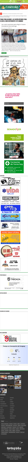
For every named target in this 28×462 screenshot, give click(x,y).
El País (1, 413)
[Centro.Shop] (10, 200)
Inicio (1, 15)
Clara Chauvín (22, 428)
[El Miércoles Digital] (14, 6)
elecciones (18, 430)
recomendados (9, 427)
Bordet (10, 428)
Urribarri (17, 428)
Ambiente (2, 397)
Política (11, 413)
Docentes (6, 430)
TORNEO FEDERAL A (4, 432)
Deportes (2, 409)
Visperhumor (12, 417)
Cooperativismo (3, 403)
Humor (11, 399)
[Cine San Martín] (10, 181)
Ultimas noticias (13, 415)
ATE (17, 427)
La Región (12, 407)
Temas (2, 421)
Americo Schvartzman (4, 423)
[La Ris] (10, 251)
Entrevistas (2, 415)
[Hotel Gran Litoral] (10, 237)
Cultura (1, 407)
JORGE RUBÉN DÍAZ (9, 425)
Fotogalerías (2, 417)
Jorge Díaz (21, 427)
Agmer (19, 423)
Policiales (11, 411)
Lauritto (2, 430)
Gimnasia (10, 423)
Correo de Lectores (3, 405)
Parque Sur (14, 427)
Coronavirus (23, 423)
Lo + (10, 421)
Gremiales (12, 397)
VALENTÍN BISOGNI (12, 432)
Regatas (14, 430)
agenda (19, 425)
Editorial (1, 411)
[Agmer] (10, 264)
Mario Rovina (23, 425)
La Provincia (12, 405)
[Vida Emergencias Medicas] (10, 190)
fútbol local (22, 432)
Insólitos (11, 401)
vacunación (15, 425)
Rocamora (3, 425)
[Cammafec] (10, 208)
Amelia (1, 399)
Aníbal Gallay (3, 427)
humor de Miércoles (4, 428)
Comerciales (2, 401)
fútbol (10, 430)
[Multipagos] (10, 217)
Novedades (12, 409)
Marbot (14, 428)
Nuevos (6, 421)
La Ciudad (12, 403)
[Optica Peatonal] (10, 226)
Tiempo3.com (16, 364)
